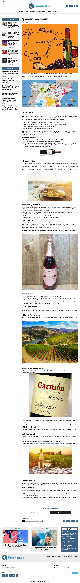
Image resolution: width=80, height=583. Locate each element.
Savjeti (9, 29)
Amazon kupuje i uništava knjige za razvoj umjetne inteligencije (12, 44)
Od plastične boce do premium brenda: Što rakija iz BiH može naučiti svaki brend (9, 80)
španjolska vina (35, 520)
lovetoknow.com (28, 501)
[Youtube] (77, 6)
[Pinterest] (69, 521)
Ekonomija (4, 76)
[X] (74, 6)
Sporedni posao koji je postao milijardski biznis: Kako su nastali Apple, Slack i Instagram (13, 34)
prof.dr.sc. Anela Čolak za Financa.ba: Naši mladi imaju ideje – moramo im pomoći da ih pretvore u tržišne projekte (69, 547)
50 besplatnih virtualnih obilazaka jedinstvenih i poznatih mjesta (44, 548)
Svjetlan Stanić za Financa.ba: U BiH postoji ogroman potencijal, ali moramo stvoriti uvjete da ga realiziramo (69, 541)
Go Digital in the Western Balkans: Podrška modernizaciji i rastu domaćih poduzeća (10, 87)
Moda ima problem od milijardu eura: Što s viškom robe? (9, 93)
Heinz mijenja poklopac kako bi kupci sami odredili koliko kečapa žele (13, 52)
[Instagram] (70, 6)
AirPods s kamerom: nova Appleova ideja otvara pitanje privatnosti (13, 61)
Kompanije (10, 39)
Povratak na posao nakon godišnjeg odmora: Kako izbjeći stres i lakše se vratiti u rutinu (13, 25)
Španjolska (28, 520)
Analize (3, 110)
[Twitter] (17, 575)
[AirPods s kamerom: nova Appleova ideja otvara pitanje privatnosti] (4, 60)
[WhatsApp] (72, 521)
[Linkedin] (72, 6)
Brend (3, 83)
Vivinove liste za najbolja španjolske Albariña (48, 443)
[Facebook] (67, 6)
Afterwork (25, 22)
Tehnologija (10, 64)
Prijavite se (75, 572)
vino (41, 520)
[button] (59, 11)
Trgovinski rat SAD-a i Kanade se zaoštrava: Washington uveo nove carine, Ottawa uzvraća (10, 73)
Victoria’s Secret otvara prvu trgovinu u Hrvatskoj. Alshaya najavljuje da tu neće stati (9, 100)
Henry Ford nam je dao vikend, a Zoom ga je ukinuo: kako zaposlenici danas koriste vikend (10, 107)
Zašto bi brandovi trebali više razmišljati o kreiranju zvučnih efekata (15, 545)
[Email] (77, 521)
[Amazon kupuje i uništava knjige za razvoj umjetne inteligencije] (4, 43)
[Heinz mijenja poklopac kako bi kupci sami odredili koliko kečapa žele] (4, 52)
